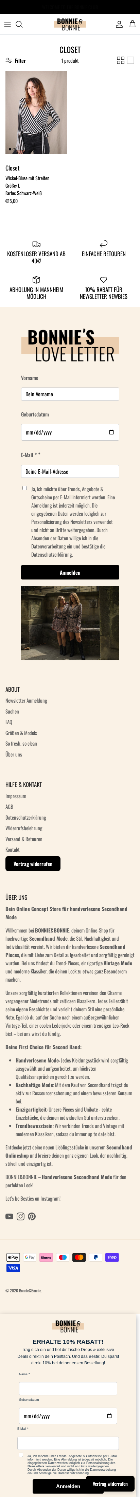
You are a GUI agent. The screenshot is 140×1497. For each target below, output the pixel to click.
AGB (9, 806)
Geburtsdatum (35, 414)
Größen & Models (21, 732)
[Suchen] (22, 24)
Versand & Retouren (23, 838)
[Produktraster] (121, 60)
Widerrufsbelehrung (23, 828)
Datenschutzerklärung (25, 817)
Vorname (29, 377)
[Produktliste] (130, 60)
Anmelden (70, 572)
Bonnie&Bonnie (30, 1290)
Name (23, 1374)
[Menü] (7, 24)
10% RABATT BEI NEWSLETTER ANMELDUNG (70, 8)
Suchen (12, 711)
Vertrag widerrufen (33, 863)
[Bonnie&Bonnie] (70, 24)
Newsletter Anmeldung (26, 700)
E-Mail (21, 1428)
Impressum (15, 795)
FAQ (8, 721)
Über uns (13, 754)
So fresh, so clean (21, 743)
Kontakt (12, 849)
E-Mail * (29, 454)
